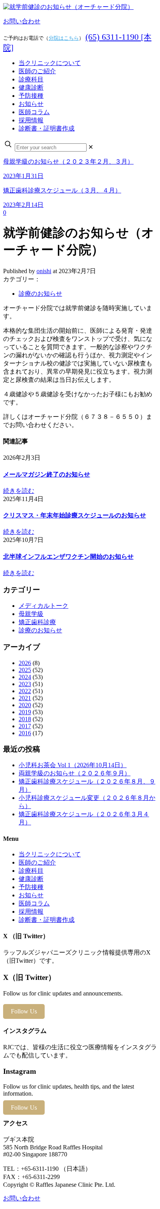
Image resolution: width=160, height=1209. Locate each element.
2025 (25, 670)
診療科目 (31, 870)
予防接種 (31, 887)
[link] (90, 147)
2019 (25, 712)
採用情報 (31, 911)
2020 (25, 705)
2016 (25, 733)
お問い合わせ (21, 21)
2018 (25, 719)
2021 (25, 698)
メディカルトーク (43, 605)
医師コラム (34, 903)
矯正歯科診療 (37, 622)
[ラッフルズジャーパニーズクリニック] (68, 7)
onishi (44, 271)
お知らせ (31, 895)
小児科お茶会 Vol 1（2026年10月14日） (73, 765)
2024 (25, 677)
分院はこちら (64, 38)
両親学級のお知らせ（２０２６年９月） (74, 773)
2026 (25, 663)
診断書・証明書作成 (47, 919)
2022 (25, 691)
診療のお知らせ (40, 293)
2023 (25, 684)
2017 (25, 726)
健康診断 (31, 878)
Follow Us (24, 1011)
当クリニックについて (50, 854)
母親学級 (31, 614)
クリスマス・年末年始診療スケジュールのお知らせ (74, 515)
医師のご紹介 (37, 862)
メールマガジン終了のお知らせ (46, 474)
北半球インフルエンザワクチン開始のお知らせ (68, 556)
